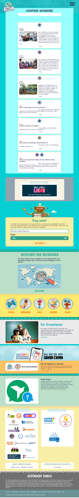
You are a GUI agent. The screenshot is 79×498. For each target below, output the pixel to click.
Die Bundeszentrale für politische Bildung (27, 483)
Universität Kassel (44, 481)
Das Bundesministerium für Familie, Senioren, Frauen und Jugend (55, 480)
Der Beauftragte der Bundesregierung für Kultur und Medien (22, 481)
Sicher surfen (61, 492)
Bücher (53, 312)
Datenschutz (15, 492)
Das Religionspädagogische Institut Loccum (56, 484)
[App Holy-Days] (39, 353)
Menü (72, 4)
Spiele (11, 312)
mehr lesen (44, 337)
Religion (13, 235)
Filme (67, 312)
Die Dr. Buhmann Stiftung (45, 483)
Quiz (39, 312)
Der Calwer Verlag (20, 484)
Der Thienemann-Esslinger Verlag (35, 484)
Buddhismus (40, 78)
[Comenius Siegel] (65, 420)
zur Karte (39, 291)
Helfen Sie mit (52, 492)
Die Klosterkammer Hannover (61, 483)
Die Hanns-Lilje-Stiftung (56, 481)
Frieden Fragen (46, 379)
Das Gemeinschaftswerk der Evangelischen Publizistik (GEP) (21, 480)
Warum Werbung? (39, 182)
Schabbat (21, 30)
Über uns (22, 492)
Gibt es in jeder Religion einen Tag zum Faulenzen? (32, 107)
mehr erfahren (45, 371)
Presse (28, 492)
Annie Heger (57, 467)
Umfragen (25, 312)
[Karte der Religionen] (39, 276)
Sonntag (21, 57)
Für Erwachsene (43, 492)
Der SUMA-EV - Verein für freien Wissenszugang (50, 486)
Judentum (40, 25)
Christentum (40, 52)
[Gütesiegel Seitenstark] (49, 420)
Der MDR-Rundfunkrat (30, 486)
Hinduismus (40, 138)
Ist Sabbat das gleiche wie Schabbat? (28, 126)
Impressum (8, 492)
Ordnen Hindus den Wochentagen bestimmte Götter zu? (33, 143)
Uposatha (21, 83)
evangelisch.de (21, 494)
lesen (40, 46)
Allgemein (40, 102)
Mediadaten (34, 492)
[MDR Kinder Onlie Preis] (54, 437)
